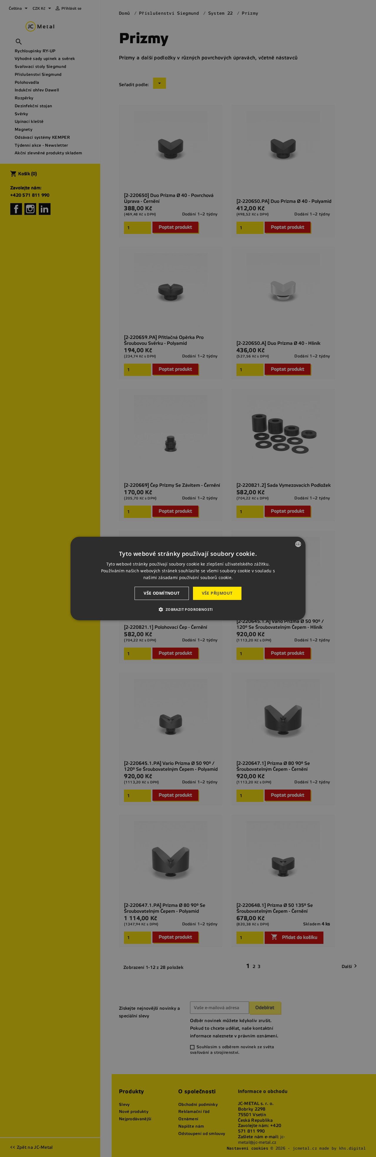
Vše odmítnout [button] (161, 593)
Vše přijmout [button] (217, 593)
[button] (188, 609)
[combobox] (298, 544)
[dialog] (188, 578)
